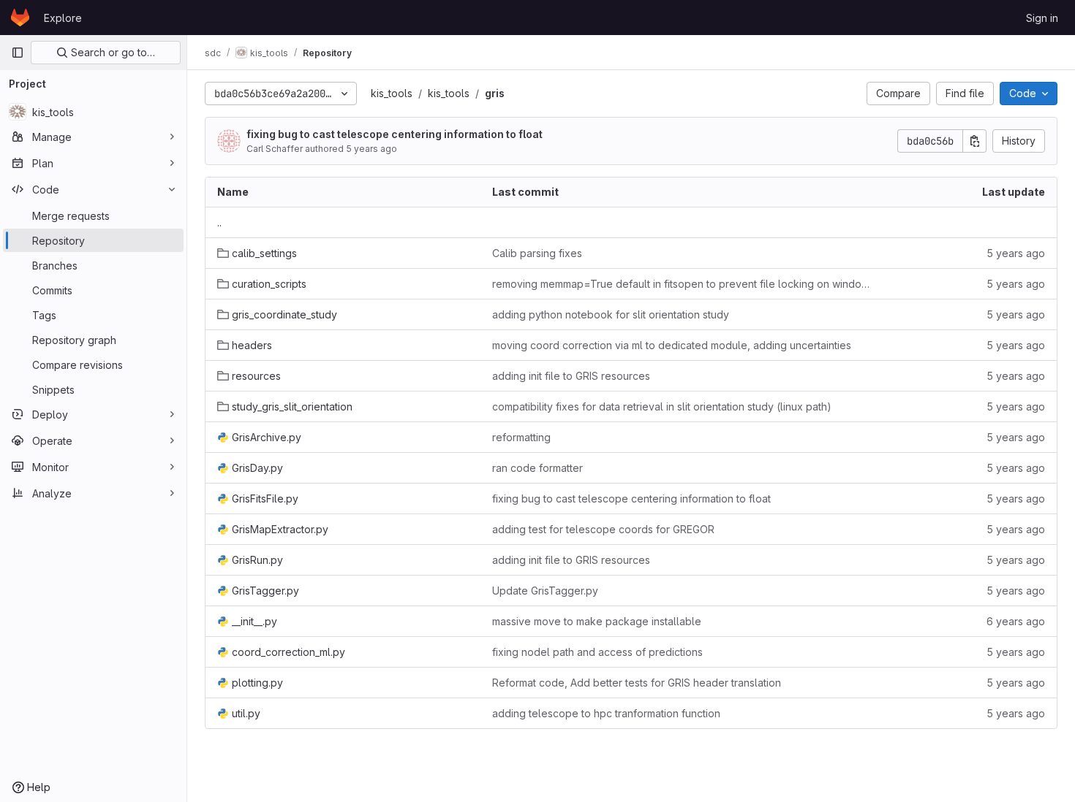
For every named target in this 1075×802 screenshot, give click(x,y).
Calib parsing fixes (537, 253)
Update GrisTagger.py (545, 590)
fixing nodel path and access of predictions (597, 652)
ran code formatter (537, 468)
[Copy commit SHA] (975, 141)
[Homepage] (20, 17)
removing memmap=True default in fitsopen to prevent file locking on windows (683, 284)
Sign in (1042, 18)
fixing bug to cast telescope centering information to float (394, 134)
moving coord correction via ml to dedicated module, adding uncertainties (671, 345)
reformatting (521, 437)
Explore (63, 18)
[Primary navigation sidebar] (17, 52)
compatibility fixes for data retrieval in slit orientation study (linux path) (661, 406)
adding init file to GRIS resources (571, 376)
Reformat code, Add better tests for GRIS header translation (636, 682)
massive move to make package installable (596, 621)
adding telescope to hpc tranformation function (606, 713)
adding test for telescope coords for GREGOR (603, 529)
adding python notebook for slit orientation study (610, 314)
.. (219, 222)
